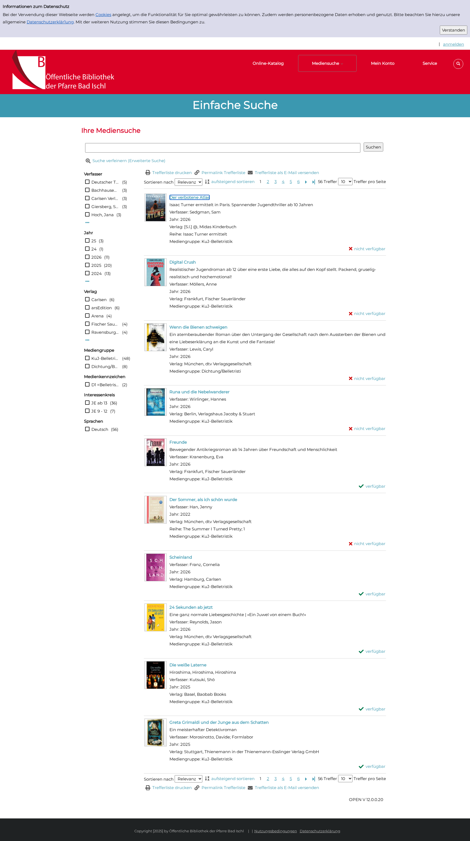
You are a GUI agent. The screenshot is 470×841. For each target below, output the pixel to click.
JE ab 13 (99, 403)
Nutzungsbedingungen (275, 831)
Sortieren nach (159, 182)
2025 (96, 265)
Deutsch (99, 429)
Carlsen (99, 299)
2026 (96, 257)
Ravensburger (105, 332)
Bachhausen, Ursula (105, 190)
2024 (96, 273)
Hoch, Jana (102, 214)
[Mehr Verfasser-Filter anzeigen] (87, 222)
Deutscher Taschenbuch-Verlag (105, 182)
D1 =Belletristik (105, 384)
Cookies (103, 14)
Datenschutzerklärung (320, 831)
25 (93, 240)
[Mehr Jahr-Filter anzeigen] (87, 281)
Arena (97, 316)
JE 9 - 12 (99, 411)
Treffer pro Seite (370, 181)
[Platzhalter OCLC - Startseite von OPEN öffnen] (59, 72)
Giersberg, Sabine (105, 206)
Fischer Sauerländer (105, 324)
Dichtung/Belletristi (105, 366)
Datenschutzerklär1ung (50, 21)
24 (94, 249)
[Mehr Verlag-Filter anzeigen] (87, 340)
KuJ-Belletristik (105, 358)
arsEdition (101, 307)
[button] (458, 64)
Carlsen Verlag (105, 198)
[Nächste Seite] (306, 181)
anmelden (453, 44)
